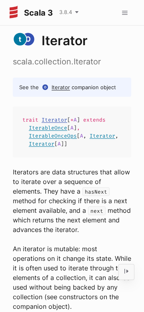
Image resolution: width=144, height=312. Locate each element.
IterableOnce (48, 127)
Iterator (61, 87)
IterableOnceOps (53, 135)
